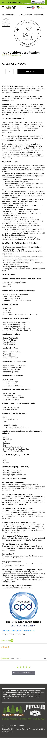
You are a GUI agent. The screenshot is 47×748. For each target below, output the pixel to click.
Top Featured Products (10, 15)
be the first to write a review (23, 673)
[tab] (5, 658)
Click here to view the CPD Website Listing (18, 630)
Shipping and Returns (19, 729)
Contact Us (6, 729)
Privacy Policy (7, 731)
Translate (41, 4)
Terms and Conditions (37, 729)
